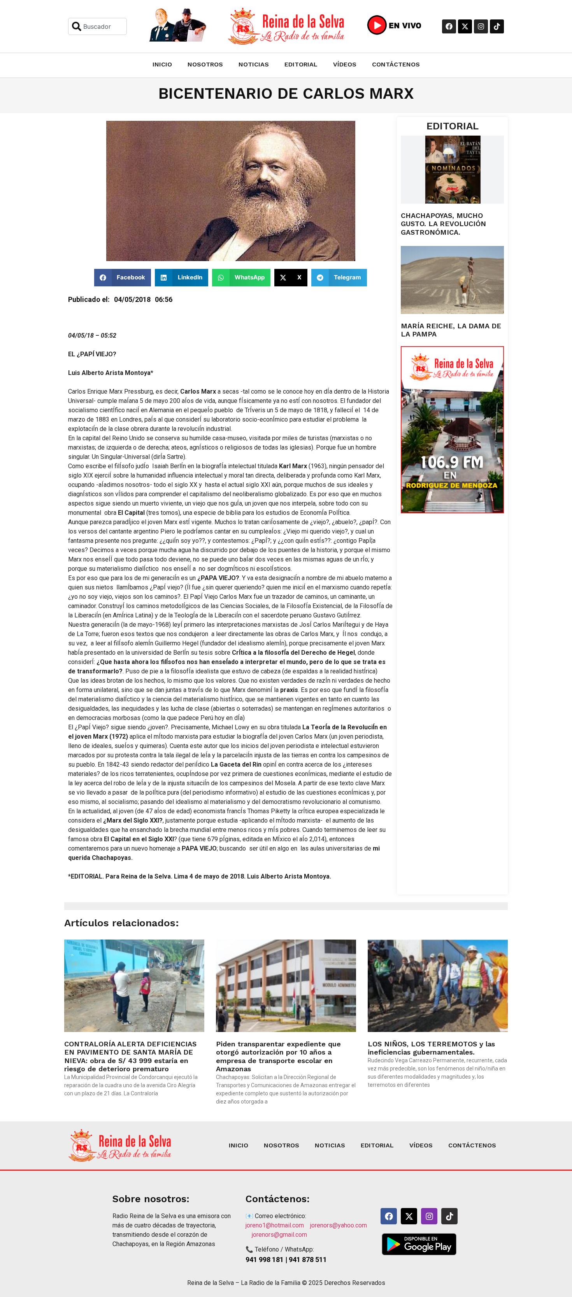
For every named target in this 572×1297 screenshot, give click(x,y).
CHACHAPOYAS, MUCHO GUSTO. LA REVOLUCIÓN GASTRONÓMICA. (443, 223)
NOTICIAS (254, 64)
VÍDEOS (344, 64)
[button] (122, 277)
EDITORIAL (301, 64)
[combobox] (97, 26)
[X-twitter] (465, 26)
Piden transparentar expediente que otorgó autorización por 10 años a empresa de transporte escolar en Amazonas (278, 1056)
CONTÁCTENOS (396, 64)
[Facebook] (449, 26)
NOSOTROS (205, 64)
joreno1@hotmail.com (278, 1225)
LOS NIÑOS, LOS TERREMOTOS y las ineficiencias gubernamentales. (431, 1048)
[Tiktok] (497, 26)
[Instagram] (481, 26)
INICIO (162, 64)
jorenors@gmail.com (279, 1234)
